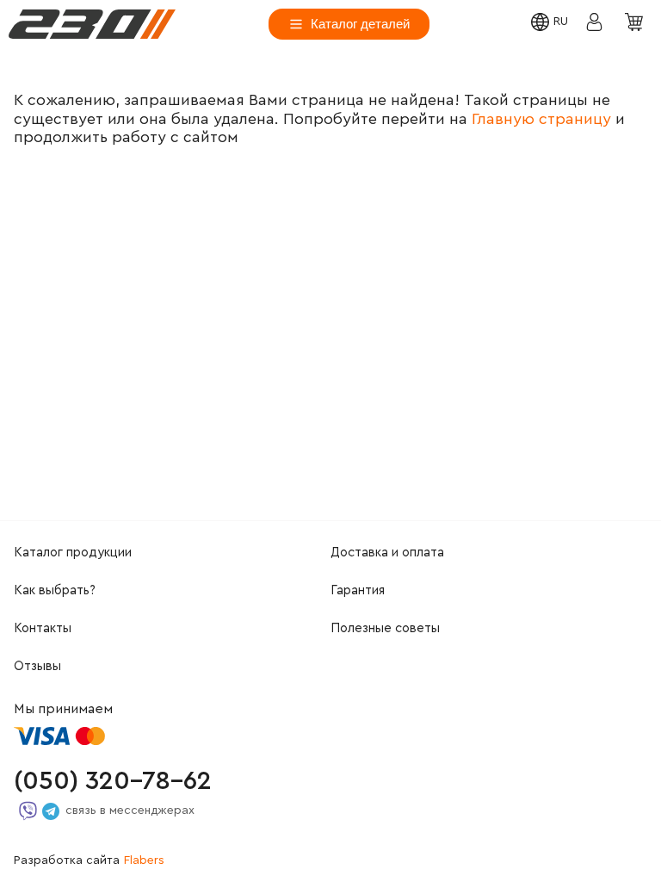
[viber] (28, 811)
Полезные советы (385, 628)
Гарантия (357, 590)
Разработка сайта (89, 860)
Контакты (42, 628)
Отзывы (37, 666)
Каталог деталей (360, 23)
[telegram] (50, 811)
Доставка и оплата (387, 552)
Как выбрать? (55, 590)
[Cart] (636, 23)
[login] (92, 24)
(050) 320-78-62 (113, 781)
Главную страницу (541, 119)
